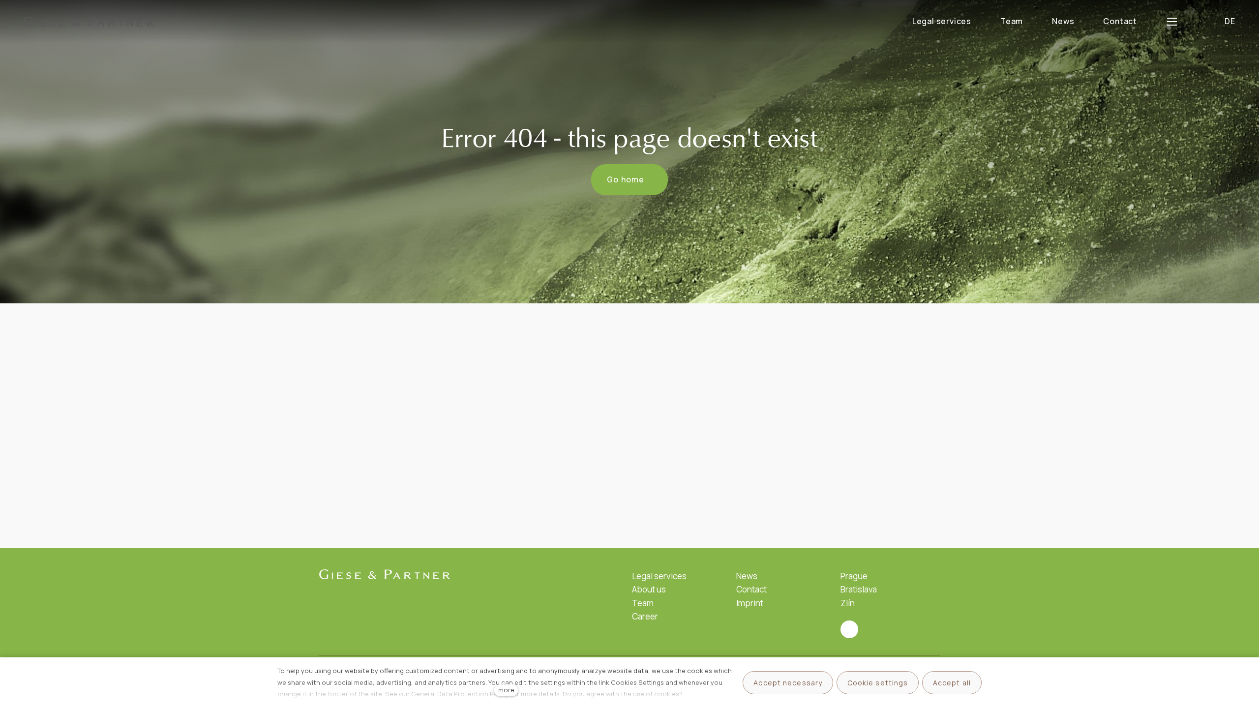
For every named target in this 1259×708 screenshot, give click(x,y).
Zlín (847, 603)
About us (649, 589)
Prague (854, 576)
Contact (751, 589)
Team (643, 603)
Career (645, 616)
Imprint (749, 603)
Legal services (659, 576)
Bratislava (858, 589)
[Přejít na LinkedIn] (849, 629)
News (746, 576)
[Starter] (89, 22)
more (506, 689)
